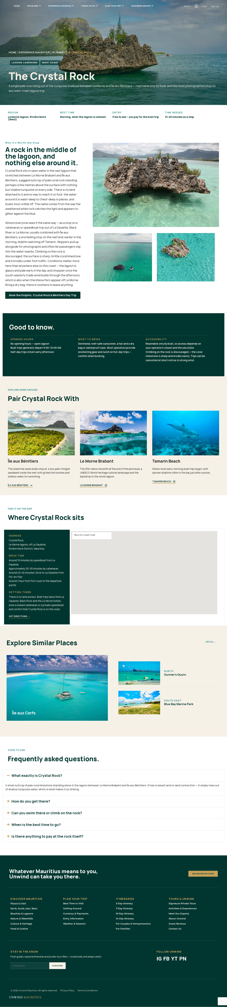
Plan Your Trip (113, 6)
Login (204, 6)
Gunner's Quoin (175, 675)
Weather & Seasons (74, 923)
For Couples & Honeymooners (133, 923)
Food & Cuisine (19, 928)
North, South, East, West (24, 908)
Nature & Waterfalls (22, 918)
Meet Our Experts (179, 913)
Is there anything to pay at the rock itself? (47, 836)
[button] (196, 6)
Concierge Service (141, 6)
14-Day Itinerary (125, 918)
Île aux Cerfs (23, 712)
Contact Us (175, 928)
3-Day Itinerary (124, 903)
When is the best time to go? (36, 824)
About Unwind (177, 918)
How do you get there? (30, 801)
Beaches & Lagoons (22, 913)
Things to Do (88, 6)
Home (17, 6)
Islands (57, 52)
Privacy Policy (67, 990)
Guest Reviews (177, 923)
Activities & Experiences (183, 908)
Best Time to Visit (73, 903)
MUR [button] (186, 6)
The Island (32, 6)
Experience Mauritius (59, 6)
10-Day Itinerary (125, 913)
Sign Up (214, 6)
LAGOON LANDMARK (25, 62)
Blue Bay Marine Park (178, 704)
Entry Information (73, 918)
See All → (211, 641)
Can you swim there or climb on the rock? (46, 812)
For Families (123, 928)
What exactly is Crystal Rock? (36, 775)
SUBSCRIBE (57, 965)
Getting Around (72, 908)
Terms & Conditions (87, 990)
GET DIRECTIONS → (19, 616)
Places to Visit (18, 903)
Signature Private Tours (182, 903)
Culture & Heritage (21, 923)
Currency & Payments (75, 913)
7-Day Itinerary (124, 908)
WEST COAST (50, 62)
